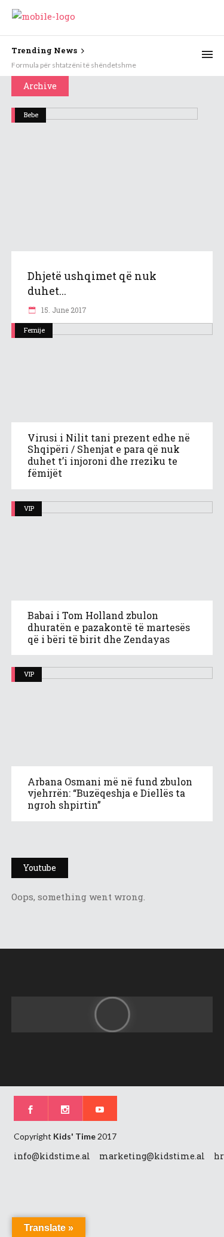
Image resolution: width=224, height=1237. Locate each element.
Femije (34, 329)
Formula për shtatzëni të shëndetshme (73, 64)
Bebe (31, 114)
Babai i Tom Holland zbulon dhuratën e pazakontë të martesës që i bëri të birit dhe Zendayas (108, 627)
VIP (29, 508)
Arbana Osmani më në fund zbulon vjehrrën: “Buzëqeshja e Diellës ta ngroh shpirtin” (109, 793)
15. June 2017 (63, 310)
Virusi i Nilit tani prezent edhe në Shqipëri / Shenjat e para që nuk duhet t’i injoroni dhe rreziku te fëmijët (108, 455)
